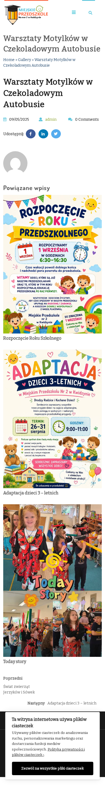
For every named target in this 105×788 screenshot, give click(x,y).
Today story (14, 661)
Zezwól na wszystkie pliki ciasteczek (52, 768)
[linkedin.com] (43, 134)
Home (9, 60)
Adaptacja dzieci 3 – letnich (30, 492)
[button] (72, 13)
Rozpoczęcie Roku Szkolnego (32, 338)
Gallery (24, 60)
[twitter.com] (56, 134)
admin (51, 119)
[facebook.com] (31, 134)
